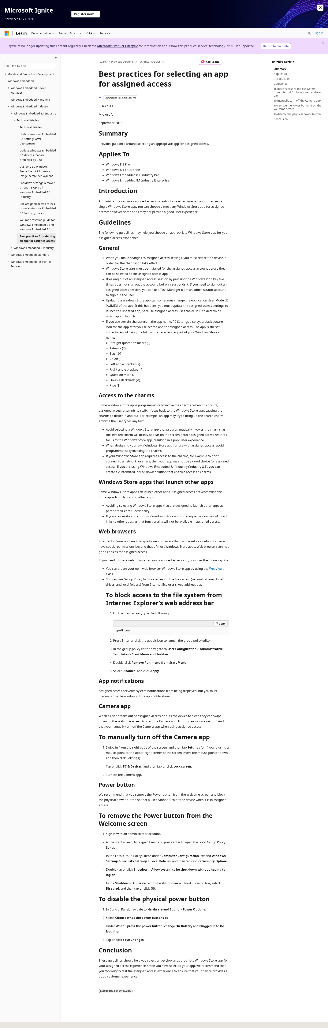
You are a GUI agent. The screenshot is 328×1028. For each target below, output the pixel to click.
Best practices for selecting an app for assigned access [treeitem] (37, 238)
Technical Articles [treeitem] (31, 127)
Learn (103, 61)
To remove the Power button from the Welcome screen (297, 107)
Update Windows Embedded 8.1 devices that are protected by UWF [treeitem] (38, 155)
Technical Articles (149, 61)
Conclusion (281, 119)
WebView (215, 568)
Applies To (280, 74)
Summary (280, 69)
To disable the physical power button (297, 114)
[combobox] (30, 66)
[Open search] (309, 33)
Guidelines (280, 83)
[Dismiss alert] (320, 8)
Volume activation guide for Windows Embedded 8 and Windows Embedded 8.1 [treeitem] (37, 224)
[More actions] (226, 62)
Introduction (282, 78)
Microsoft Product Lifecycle (117, 46)
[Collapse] (55, 58)
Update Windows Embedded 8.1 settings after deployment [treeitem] (38, 138)
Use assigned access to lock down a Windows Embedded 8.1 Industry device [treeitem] (38, 208)
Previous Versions (122, 61)
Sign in (319, 33)
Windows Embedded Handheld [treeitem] (30, 99)
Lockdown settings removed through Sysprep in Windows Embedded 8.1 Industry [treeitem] (37, 190)
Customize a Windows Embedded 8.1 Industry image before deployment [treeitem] (36, 171)
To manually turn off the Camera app (297, 100)
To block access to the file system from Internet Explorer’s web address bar (297, 92)
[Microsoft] (7, 33)
